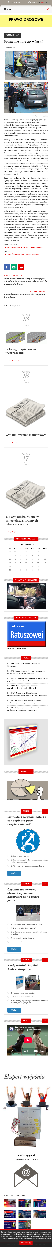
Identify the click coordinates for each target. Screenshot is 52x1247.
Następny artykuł (39, 291)
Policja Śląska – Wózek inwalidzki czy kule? (23, 254)
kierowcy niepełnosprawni (32, 247)
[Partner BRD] (26, 1127)
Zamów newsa (31, 2)
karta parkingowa (13, 247)
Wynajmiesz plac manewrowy (25, 435)
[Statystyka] (27, 789)
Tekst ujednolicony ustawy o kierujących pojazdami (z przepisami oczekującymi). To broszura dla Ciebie (25, 281)
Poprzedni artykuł (13, 275)
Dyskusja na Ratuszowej (16, 649)
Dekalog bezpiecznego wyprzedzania (20, 351)
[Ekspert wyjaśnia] (26, 1094)
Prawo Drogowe (26, 20)
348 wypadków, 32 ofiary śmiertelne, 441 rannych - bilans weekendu (22, 520)
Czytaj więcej (12, 360)
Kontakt (17, 2)
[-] (25, 1203)
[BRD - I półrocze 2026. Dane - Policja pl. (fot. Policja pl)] (10, 1203)
